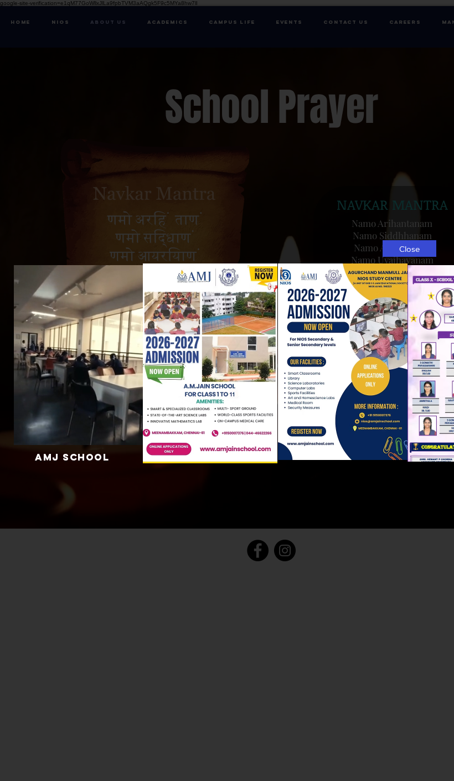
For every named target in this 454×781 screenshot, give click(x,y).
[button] (409, 248)
